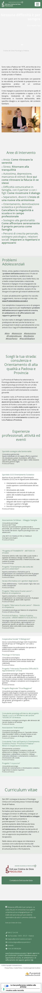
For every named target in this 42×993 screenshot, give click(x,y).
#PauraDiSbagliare (27, 338)
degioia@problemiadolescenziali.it (20, 939)
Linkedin (11, 945)
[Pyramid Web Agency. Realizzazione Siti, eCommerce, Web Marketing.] (32, 974)
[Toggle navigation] (37, 4)
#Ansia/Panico (11, 338)
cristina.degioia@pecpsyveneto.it (19, 942)
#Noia (7, 333)
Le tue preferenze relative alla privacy (23, 986)
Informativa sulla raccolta (13, 990)
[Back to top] (36, 987)
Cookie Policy (18, 968)
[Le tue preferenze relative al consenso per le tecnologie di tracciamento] (4, 989)
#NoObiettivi (29, 336)
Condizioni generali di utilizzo (31, 968)
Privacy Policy (9, 968)
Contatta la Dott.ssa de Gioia (21, 880)
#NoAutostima (30, 333)
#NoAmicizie (17, 333)
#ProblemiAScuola (13, 336)
